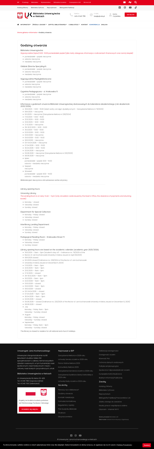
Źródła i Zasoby (38, 24)
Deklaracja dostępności (108, 351)
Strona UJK (87, 2)
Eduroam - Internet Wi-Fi (109, 409)
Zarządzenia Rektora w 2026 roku (71, 355)
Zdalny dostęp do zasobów (110, 402)
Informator (25, 24)
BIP (18, 2)
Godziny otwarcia (65, 393)
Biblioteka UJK (114, 417)
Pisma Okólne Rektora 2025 (69, 363)
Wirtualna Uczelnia (60, 2)
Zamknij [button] (147, 445)
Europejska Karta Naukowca (110, 374)
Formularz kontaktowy (67, 401)
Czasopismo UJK (75, 2)
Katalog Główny (22, 8)
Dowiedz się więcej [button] (30, 409)
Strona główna (22, 32)
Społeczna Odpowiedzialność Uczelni (114, 370)
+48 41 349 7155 (79, 16)
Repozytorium (52, 8)
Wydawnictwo (46, 2)
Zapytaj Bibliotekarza (57, 24)
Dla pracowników (65, 416)
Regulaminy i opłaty (66, 405)
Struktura (61, 413)
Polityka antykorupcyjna (108, 366)
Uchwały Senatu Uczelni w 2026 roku (73, 359)
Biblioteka (34, 2)
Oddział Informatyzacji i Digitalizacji (118, 419)
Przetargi (25, 2)
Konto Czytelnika (116, 15)
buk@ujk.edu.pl (99, 16)
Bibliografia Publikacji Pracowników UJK (114, 398)
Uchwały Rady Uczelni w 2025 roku (72, 381)
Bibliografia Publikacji (67, 8)
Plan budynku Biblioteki (67, 409)
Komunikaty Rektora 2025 (68, 367)
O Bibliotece (73, 24)
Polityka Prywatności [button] (124, 445)
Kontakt (84, 24)
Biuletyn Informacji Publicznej (110, 378)
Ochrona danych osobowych (111, 362)
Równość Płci (104, 358)
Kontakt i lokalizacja (66, 397)
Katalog (130, 15)
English (104, 24)
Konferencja (94, 24)
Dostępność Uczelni (107, 354)
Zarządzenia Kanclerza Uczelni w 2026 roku (75, 371)
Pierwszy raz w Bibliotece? (68, 390)
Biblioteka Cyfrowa (37, 8)
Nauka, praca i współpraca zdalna (113, 405)
